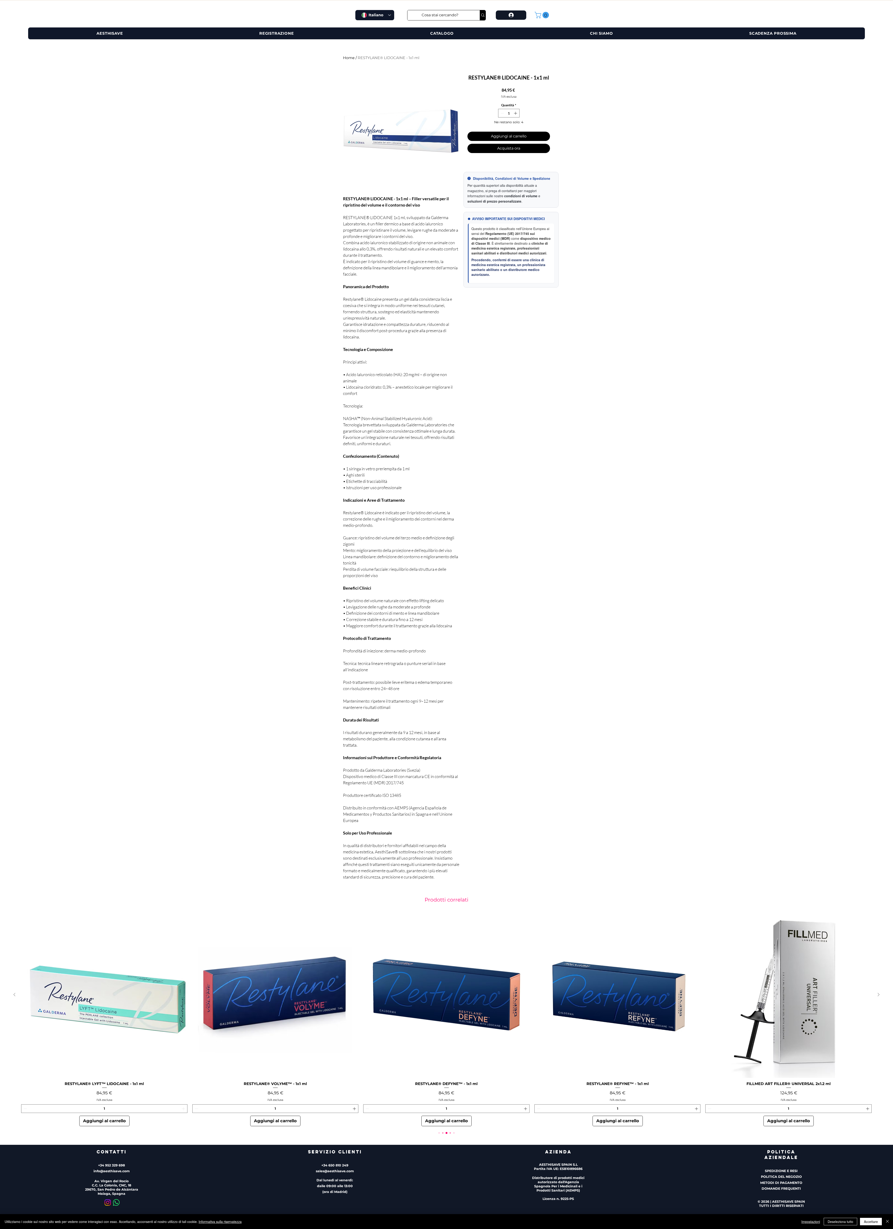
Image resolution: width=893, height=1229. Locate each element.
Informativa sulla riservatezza (220, 1221)
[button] (542, 15)
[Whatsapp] (116, 1202)
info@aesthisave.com (111, 1171)
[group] (446, 1018)
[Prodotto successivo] (878, 994)
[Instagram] (107, 1202)
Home (349, 58)
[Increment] (516, 113)
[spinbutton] (509, 113)
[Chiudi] (887, 1221)
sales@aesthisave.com (335, 1171)
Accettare (871, 1221)
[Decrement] (502, 113)
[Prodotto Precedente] (14, 994)
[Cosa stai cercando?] (483, 15)
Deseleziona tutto (840, 1221)
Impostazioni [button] (810, 1221)
